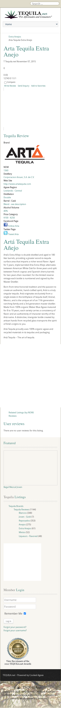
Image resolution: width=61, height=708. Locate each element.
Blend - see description (15, 204)
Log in (8, 621)
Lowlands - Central (13, 190)
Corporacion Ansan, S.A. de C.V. (19, 177)
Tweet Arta (13, 234)
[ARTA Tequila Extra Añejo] (30, 108)
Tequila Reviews (21, 509)
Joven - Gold (25, 516)
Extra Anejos (25, 528)
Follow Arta (13, 225)
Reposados (24, 520)
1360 (6, 170)
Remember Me (13, 613)
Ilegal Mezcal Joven (13, 487)
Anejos (22, 524)
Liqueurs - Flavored (28, 536)
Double (7, 197)
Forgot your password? (15, 627)
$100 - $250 (9, 217)
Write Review (10, 85)
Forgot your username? (15, 630)
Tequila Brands (16, 506)
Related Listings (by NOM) (21, 412)
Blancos (23, 512)
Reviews (13, 415)
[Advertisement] (30, 375)
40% (6, 210)
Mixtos (22, 532)
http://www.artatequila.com (17, 183)
